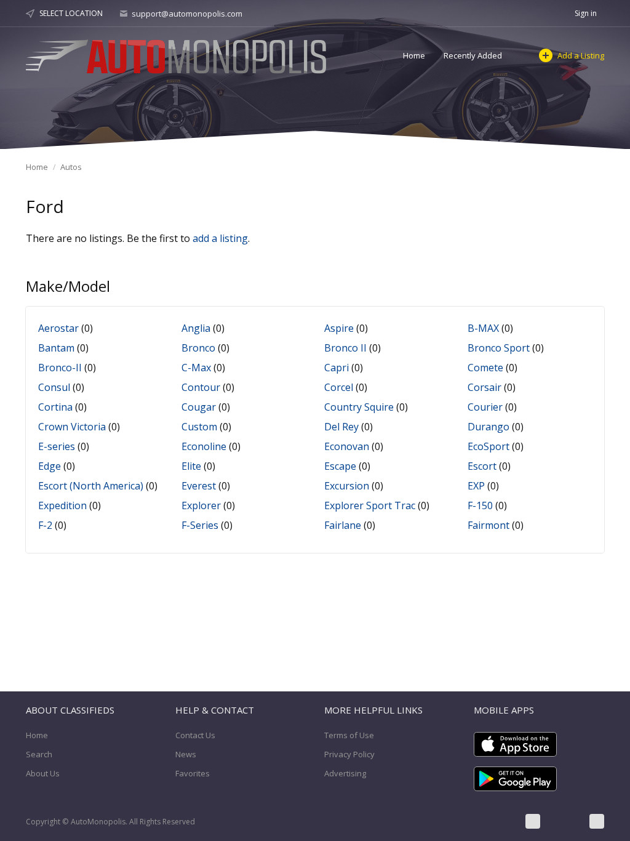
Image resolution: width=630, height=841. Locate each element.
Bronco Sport (499, 348)
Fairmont (488, 525)
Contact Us (195, 735)
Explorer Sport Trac (369, 505)
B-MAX (483, 328)
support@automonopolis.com (187, 13)
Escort (482, 466)
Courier (485, 407)
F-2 (45, 525)
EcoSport (488, 446)
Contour (200, 387)
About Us (43, 773)
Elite (191, 466)
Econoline (203, 446)
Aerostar (58, 328)
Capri (336, 367)
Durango (488, 426)
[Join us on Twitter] (564, 821)
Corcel (338, 387)
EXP (476, 486)
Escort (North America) (90, 486)
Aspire (339, 328)
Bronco (198, 348)
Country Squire (359, 407)
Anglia (195, 328)
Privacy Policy (349, 754)
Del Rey (341, 426)
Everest (198, 486)
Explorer (201, 505)
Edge (49, 466)
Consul (54, 387)
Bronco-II (60, 367)
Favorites (192, 773)
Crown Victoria (72, 426)
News (185, 754)
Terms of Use (349, 735)
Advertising (345, 773)
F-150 (480, 505)
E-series (56, 446)
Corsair (484, 387)
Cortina (55, 407)
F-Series (199, 525)
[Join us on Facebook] (532, 821)
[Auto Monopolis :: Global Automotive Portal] (178, 54)
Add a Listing (580, 55)
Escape (340, 466)
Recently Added (473, 55)
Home (414, 55)
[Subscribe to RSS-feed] (596, 821)
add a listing (220, 238)
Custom (199, 426)
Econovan (346, 446)
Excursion (346, 486)
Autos (71, 166)
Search (39, 754)
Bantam (56, 348)
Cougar (198, 407)
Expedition (62, 505)
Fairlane (342, 525)
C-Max (196, 367)
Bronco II (345, 348)
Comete (485, 367)
